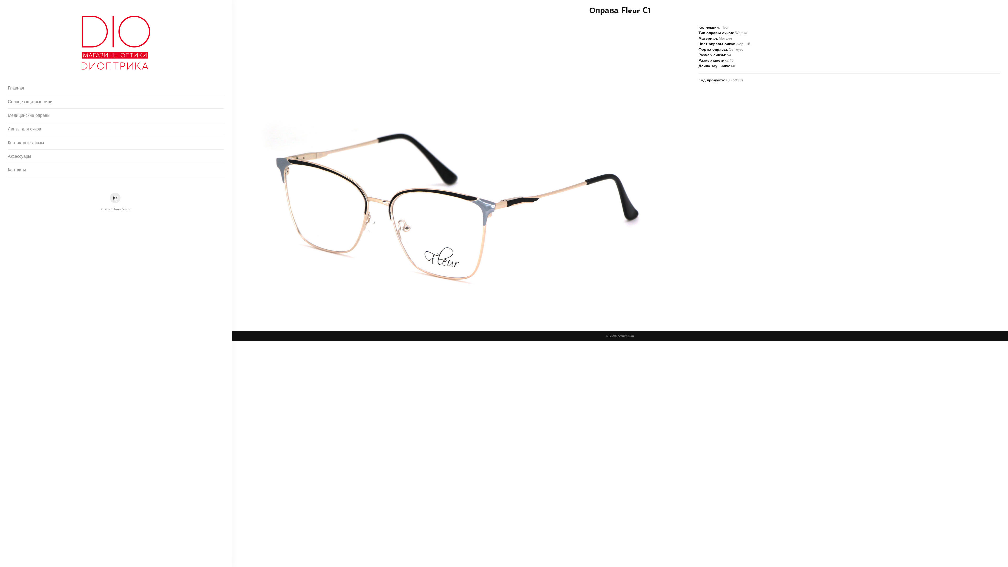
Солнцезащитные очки (30, 102)
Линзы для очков (24, 129)
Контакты (17, 170)
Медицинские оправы (29, 116)
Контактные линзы (26, 143)
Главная (16, 88)
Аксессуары (19, 157)
